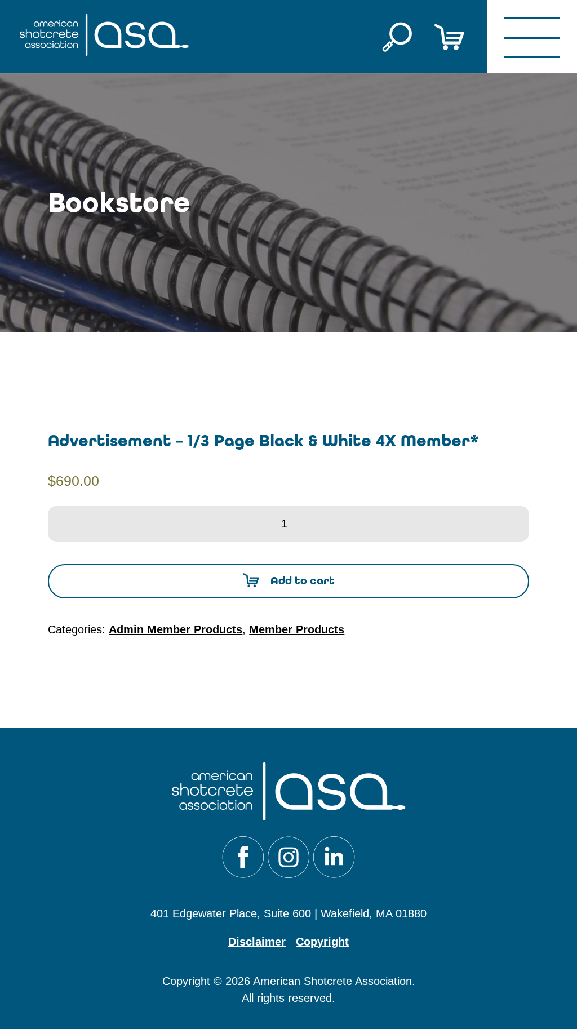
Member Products (296, 629)
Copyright (322, 941)
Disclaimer (257, 941)
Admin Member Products (175, 629)
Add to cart (302, 581)
